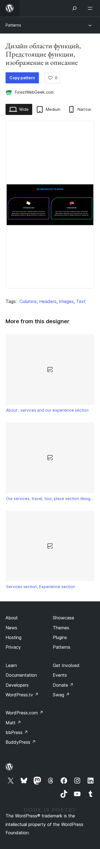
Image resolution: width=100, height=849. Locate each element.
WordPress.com (24, 712)
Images (66, 301)
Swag (61, 694)
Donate (63, 685)
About (12, 617)
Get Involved (66, 665)
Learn (11, 665)
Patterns (13, 25)
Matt (13, 722)
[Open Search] (74, 8)
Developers (17, 685)
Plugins (60, 637)
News (11, 627)
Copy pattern (22, 77)
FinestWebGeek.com (34, 92)
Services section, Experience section (40, 586)
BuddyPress (21, 742)
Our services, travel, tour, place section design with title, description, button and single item (50, 498)
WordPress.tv (22, 694)
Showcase (63, 617)
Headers (47, 301)
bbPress (17, 732)
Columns (28, 301)
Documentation (21, 675)
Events (60, 675)
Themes (61, 627)
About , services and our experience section (47, 410)
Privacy (13, 647)
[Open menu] (91, 8)
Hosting (13, 637)
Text (81, 301)
